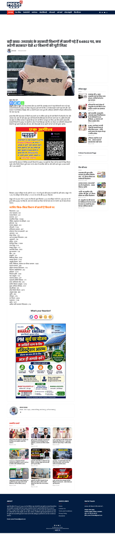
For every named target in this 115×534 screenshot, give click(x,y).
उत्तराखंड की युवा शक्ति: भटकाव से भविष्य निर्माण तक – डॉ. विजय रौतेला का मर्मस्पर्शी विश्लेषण (86, 176)
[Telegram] (18, 103)
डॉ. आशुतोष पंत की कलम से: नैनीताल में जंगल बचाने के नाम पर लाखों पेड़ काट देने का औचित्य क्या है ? (87, 203)
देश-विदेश (18, 12)
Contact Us (62, 508)
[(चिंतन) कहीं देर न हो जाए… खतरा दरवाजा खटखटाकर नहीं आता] (82, 140)
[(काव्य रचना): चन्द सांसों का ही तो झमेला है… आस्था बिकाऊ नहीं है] (101, 185)
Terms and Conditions (65, 511)
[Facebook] (11, 103)
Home (60, 506)
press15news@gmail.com (94, 515)
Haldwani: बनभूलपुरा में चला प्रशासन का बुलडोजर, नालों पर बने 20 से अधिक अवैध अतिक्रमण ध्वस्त (18, 462)
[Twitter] (15, 103)
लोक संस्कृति (68, 12)
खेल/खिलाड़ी (43, 12)
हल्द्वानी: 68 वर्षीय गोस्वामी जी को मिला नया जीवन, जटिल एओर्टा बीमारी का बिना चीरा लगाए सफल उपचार (39, 483)
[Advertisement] (74, 5)
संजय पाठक (14, 50)
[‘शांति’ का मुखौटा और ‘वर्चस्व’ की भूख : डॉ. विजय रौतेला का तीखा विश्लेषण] (101, 194)
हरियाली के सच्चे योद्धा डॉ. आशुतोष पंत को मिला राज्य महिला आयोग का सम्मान (18, 441)
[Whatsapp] (22, 103)
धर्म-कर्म (59, 12)
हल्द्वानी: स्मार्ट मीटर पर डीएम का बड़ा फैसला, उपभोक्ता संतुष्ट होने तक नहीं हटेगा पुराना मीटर (40, 462)
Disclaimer (62, 516)
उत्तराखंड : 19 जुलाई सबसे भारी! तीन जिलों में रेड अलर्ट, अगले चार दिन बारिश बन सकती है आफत (61, 462)
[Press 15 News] (15, 5)
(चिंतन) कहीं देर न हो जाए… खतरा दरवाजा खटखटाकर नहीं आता (95, 140)
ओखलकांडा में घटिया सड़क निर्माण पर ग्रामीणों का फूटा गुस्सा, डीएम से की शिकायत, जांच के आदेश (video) (18, 482)
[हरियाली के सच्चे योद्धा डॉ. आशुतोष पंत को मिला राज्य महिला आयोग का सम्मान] (19, 432)
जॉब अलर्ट (52, 12)
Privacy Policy (63, 513)
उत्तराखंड (10, 12)
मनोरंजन (34, 12)
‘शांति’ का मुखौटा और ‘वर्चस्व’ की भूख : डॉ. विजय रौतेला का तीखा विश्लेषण (86, 194)
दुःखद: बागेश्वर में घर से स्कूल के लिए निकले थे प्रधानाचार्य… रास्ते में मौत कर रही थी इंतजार (62, 482)
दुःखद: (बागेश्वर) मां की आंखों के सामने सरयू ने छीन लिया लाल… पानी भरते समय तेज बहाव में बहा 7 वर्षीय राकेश (62, 441)
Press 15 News (59, 527)
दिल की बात (77, 12)
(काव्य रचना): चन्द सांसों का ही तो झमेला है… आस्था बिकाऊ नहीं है (86, 185)
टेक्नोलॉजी (26, 12)
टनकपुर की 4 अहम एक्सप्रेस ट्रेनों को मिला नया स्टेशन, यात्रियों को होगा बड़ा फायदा (97, 97)
